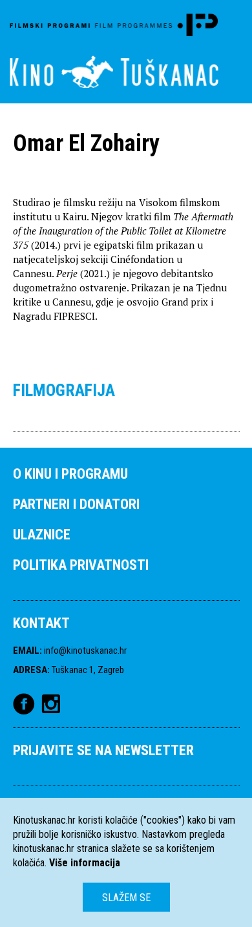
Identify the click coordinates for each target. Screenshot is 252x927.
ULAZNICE (41, 534)
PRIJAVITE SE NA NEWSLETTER (103, 750)
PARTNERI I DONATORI (76, 504)
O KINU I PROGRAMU (70, 474)
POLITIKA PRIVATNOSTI (81, 565)
